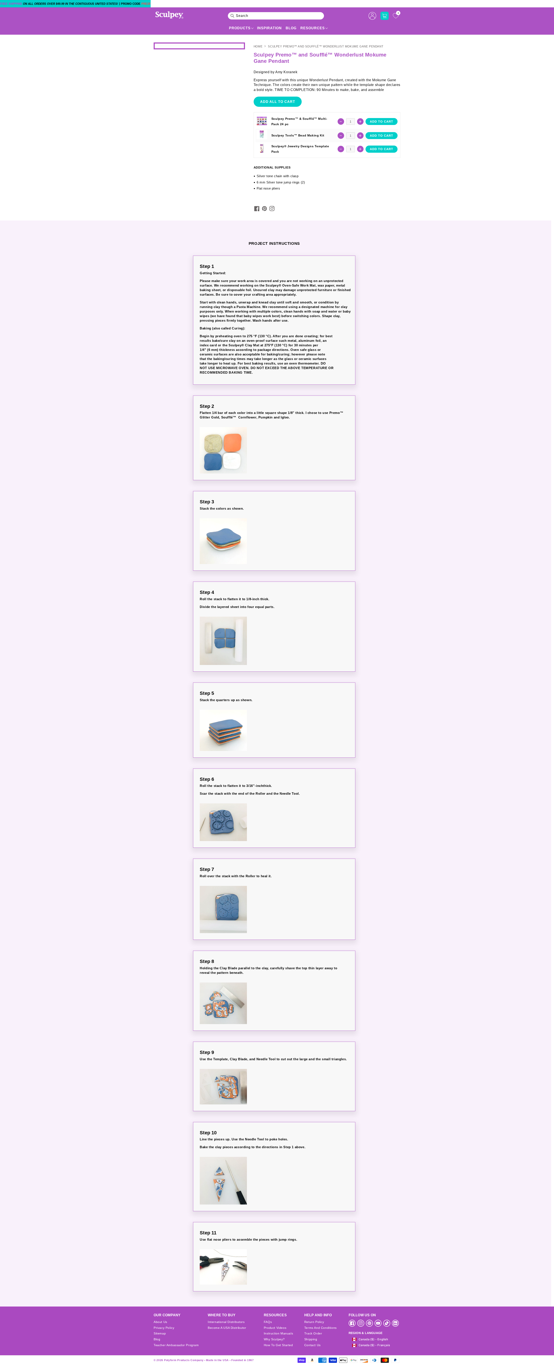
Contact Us (312, 1345)
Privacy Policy (164, 1327)
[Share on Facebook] (257, 208)
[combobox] (276, 15)
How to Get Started (278, 1345)
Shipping (310, 1339)
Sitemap (160, 1333)
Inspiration (269, 28)
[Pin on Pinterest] (264, 208)
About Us (160, 1322)
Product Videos (275, 1327)
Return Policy (314, 1322)
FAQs (268, 1322)
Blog (291, 28)
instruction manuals (278, 1333)
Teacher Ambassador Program (176, 1345)
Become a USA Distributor (227, 1327)
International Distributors (226, 1322)
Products (240, 28)
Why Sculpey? (274, 1339)
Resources (312, 28)
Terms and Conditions (320, 1327)
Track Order (313, 1333)
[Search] (232, 16)
